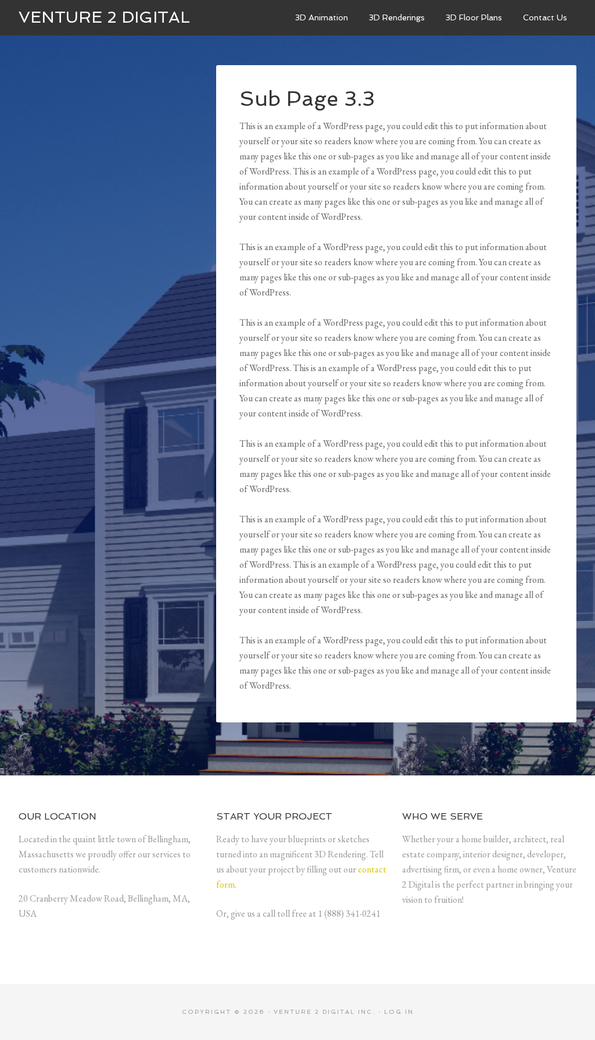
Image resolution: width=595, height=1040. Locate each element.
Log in (399, 1012)
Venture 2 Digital (104, 17)
